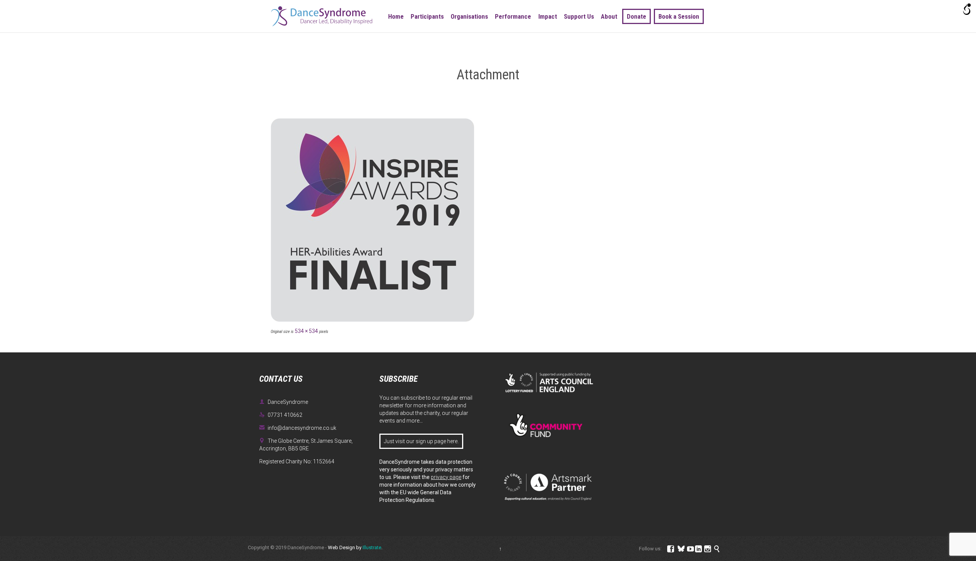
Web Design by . (355, 547)
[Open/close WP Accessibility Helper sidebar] (967, 9)
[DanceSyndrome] (322, 16)
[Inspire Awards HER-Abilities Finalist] (488, 220)
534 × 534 (306, 331)
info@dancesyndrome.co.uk (297, 428)
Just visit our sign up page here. (421, 441)
